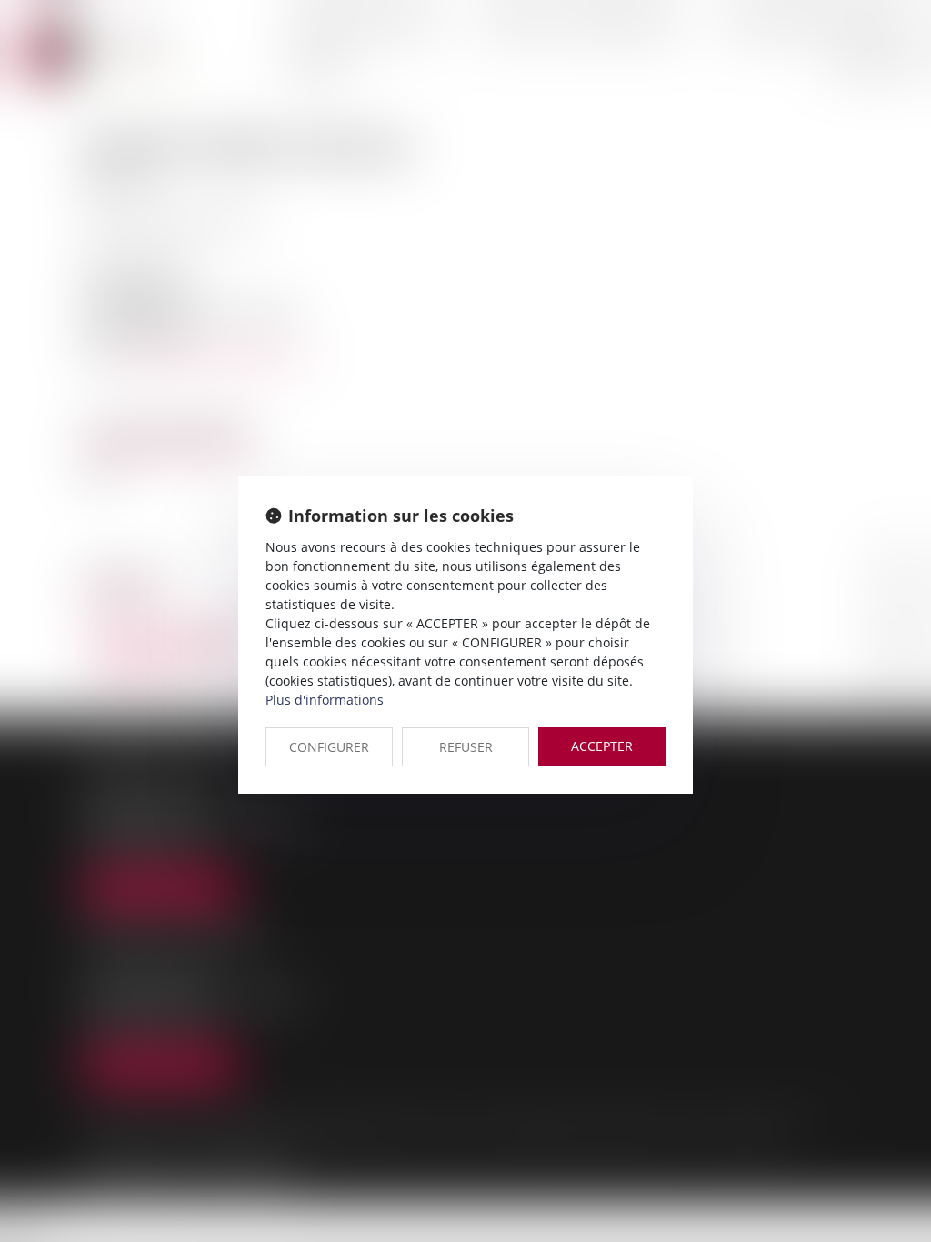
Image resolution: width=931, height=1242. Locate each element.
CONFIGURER (329, 747)
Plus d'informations (324, 699)
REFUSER (466, 747)
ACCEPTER (602, 746)
